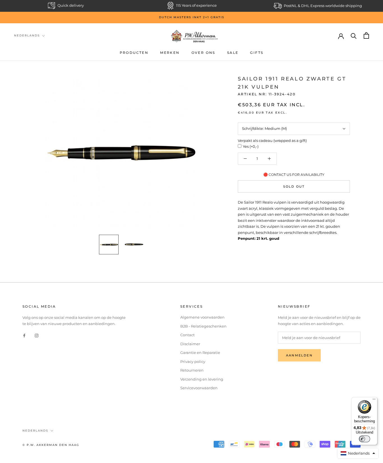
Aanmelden (299, 355)
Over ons (203, 52)
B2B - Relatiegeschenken (203, 326)
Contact (187, 335)
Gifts (256, 52)
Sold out (294, 186)
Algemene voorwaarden (202, 317)
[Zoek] (354, 35)
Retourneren (192, 370)
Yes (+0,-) (251, 146)
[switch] (364, 439)
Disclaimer (190, 344)
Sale (233, 52)
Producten (134, 52)
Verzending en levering (201, 379)
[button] (358, 453)
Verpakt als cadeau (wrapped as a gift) (272, 140)
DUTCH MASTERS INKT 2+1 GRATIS (191, 17)
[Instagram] (36, 335)
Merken (169, 52)
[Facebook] (24, 335)
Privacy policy (192, 361)
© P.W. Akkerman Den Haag (50, 445)
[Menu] (374, 400)
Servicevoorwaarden (199, 388)
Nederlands (27, 35)
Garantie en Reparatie (200, 352)
